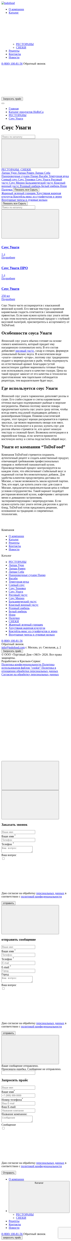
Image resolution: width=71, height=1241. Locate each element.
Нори (63, 186)
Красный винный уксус (23, 604)
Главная (14, 108)
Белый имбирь (50, 186)
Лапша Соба (42, 172)
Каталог (14, 539)
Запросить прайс (12, 98)
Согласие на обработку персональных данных (30, 674)
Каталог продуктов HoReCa (26, 111)
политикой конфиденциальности (41, 896)
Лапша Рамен (26, 172)
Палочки (7, 189)
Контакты (15, 546)
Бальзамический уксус (39, 182)
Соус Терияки (27, 179)
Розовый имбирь (30, 186)
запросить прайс (12, 1237)
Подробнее (8, 257)
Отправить (9, 1172)
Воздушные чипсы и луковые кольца (24, 199)
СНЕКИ (21, 47)
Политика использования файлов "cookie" (27, 666)
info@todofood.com (13, 647)
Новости (14, 549)
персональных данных (50, 893)
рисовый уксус (24, 350)
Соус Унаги (16, 118)
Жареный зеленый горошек (18, 193)
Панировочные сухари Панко (20, 176)
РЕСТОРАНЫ (25, 44)
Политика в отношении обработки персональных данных (29, 669)
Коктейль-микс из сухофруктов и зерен (37, 196)
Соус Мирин (17, 182)
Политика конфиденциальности (21, 664)
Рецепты (14, 542)
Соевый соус (9, 179)
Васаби (44, 176)
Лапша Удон (9, 172)
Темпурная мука (59, 176)
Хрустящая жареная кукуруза (27, 627)
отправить (8, 903)
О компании (16, 536)
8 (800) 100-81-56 (12, 63)
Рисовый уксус (18, 594)
